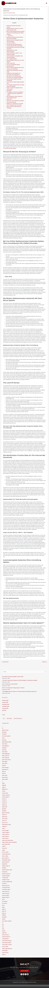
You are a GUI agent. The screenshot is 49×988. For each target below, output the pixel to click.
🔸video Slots (10, 35)
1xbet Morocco (5, 769)
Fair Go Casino (5, 852)
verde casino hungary (7, 940)
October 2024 (5, 708)
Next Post (45, 662)
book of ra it (5, 822)
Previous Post (4, 662)
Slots (3, 929)
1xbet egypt (4, 761)
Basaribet (4, 810)
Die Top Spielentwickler (12, 59)
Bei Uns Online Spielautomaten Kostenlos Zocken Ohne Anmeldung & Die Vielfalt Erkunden (15, 33)
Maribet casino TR (6, 866)
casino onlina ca (5, 834)
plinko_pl (4, 913)
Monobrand (4, 871)
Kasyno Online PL (5, 862)
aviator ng (4, 805)
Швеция (3, 954)
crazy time (4, 848)
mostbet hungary (6, 875)
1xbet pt (4, 771)
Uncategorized (5, 938)
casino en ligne (5, 830)
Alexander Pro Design (32, 982)
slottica (3, 930)
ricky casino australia (6, 921)
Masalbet (4, 868)
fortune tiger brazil (6, 854)
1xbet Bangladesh (6, 753)
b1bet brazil (4, 806)
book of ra (6, 12)
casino (3, 828)
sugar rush (4, 932)
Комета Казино (5, 952)
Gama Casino (5, 856)
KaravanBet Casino (6, 860)
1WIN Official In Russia (6, 742)
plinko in (4, 909)
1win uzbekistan (5, 745)
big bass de (4, 816)
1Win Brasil (4, 732)
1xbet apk (4, 749)
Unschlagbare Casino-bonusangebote (15, 92)
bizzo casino (4, 818)
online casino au (5, 891)
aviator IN (4, 799)
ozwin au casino (5, 895)
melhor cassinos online (7, 869)
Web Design (9, 718)
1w (2, 728)
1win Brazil (4, 734)
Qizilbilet (4, 915)
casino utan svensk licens (7, 840)
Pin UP (3, 899)
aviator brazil (5, 793)
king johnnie (4, 864)
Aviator (3, 791)
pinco (3, 905)
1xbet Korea (4, 763)
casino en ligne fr (6, 832)
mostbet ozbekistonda (7, 881)
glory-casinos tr (5, 858)
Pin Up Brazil (4, 901)
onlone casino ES (5, 893)
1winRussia (4, 747)
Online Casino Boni (11, 63)
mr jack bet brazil (6, 887)
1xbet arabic (4, 751)
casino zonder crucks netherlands (9, 842)
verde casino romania (7, 944)
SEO (4, 718)
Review (3, 919)
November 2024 (5, 706)
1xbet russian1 (5, 779)
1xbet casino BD (5, 757)
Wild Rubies (9, 90)
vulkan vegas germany (7, 948)
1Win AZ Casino (5, 730)
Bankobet (4, 808)
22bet (3, 783)
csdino (3, 850)
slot (3, 927)
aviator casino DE (6, 795)
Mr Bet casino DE (5, 885)
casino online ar (5, 836)
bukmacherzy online (6, 824)
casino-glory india (6, 844)
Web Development (18, 718)
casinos (3, 846)
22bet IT (4, 787)
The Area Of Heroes (11, 43)
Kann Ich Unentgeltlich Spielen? (13, 64)
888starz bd (4, 789)
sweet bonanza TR (6, 936)
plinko (3, 907)
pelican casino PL (6, 897)
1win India (4, 740)
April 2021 (4, 710)
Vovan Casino (5, 946)
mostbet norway (5, 879)
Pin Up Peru (4, 903)
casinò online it (5, 838)
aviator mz (4, 803)
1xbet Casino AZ (5, 755)
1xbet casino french (6, 759)
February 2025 (5, 700)
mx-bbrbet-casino (6, 889)
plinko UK (4, 911)
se (2, 923)
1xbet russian (5, 777)
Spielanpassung (10, 66)
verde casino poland (6, 942)
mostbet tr (4, 883)
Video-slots (9, 99)
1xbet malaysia (5, 767)
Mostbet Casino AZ (6, 873)
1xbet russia (4, 775)
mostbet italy (5, 877)
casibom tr (4, 826)
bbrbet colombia (5, 812)
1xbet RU (4, 773)
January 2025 (5, 702)
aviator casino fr (5, 797)
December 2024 (5, 704)
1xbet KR (4, 765)
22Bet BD (4, 785)
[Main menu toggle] (46, 3)
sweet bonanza (5, 934)
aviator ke (4, 801)
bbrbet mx (4, 814)
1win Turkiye (4, 744)
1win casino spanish (6, 736)
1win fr (3, 738)
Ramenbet (4, 917)
